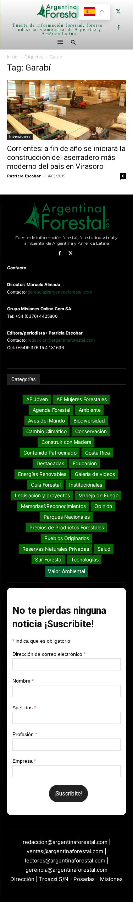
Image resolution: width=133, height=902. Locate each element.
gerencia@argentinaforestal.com (60, 292)
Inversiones (20, 136)
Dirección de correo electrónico (48, 654)
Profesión (24, 734)
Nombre (23, 681)
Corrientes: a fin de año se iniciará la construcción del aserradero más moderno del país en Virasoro (66, 157)
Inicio (12, 57)
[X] (118, 11)
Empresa (24, 761)
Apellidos (24, 707)
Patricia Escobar (24, 175)
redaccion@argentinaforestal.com (61, 340)
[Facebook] (118, 27)
